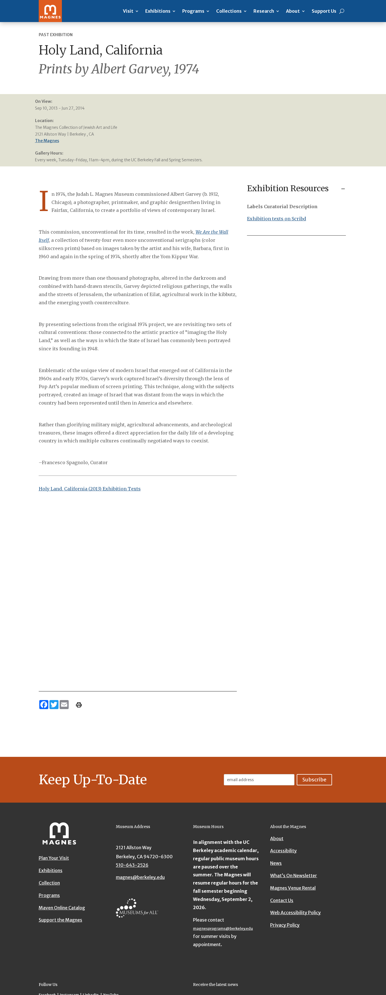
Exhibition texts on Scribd (276, 218)
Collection (49, 883)
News (276, 863)
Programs (193, 11)
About (293, 11)
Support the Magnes (60, 920)
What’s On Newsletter (293, 875)
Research (263, 11)
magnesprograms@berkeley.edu (223, 928)
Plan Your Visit (54, 858)
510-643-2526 (132, 865)
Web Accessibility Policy (295, 912)
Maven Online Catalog (62, 908)
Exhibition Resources (288, 188)
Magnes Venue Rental (293, 888)
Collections (229, 11)
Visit (128, 11)
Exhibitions (157, 11)
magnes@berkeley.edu (140, 877)
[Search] (341, 11)
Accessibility (283, 850)
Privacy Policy (285, 925)
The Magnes (47, 140)
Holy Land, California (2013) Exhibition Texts (90, 489)
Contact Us (281, 900)
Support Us (324, 11)
